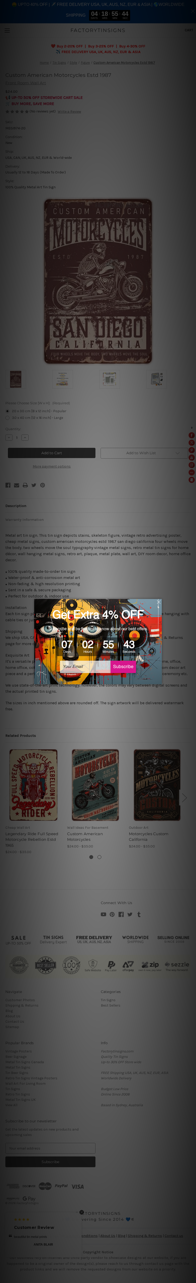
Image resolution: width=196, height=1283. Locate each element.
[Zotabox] (158, 679)
